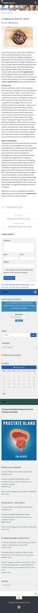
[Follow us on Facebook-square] (35, 292)
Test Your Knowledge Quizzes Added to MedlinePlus (19, 492)
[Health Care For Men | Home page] (10, 2)
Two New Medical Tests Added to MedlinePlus (17, 472)
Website (6, 262)
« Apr (3, 393)
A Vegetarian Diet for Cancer (14, 207)
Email (22, 254)
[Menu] (35, 2)
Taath (5, 23)
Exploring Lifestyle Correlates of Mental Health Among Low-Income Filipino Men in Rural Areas (18, 553)
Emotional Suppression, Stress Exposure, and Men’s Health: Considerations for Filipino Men (19, 543)
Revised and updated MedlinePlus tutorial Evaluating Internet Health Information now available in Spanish (16, 481)
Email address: (19, 314)
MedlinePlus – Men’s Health (14, 503)
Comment (7, 240)
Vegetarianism (7, 13)
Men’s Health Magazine (12, 467)
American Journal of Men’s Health (16, 538)
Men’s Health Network (12, 355)
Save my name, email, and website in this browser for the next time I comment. (18, 271)
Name (6, 254)
